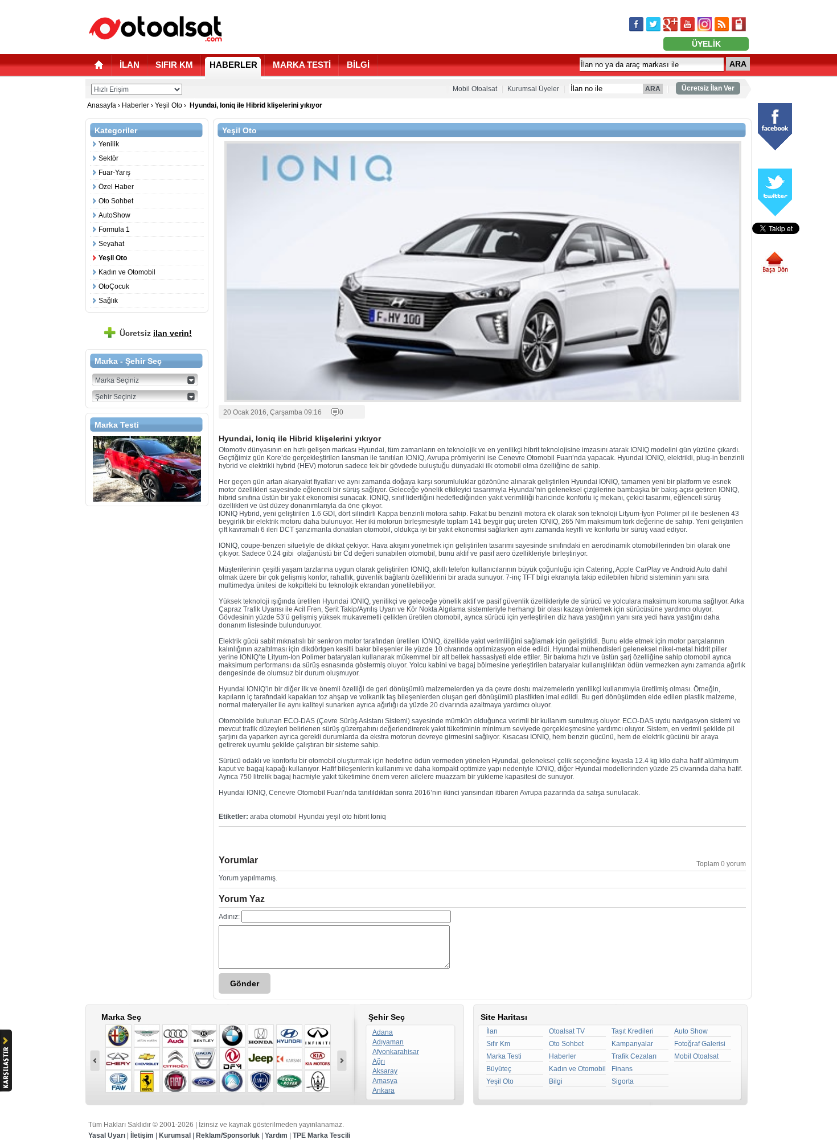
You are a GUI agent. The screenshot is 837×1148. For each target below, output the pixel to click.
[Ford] (204, 1081)
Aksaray (384, 1071)
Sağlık (108, 301)
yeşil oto (339, 817)
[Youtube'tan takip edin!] (687, 24)
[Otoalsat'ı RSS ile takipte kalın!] (722, 24)
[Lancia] (261, 1081)
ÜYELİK (706, 43)
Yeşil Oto (168, 105)
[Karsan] (289, 1058)
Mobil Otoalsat (475, 89)
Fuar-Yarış (114, 173)
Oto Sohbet (116, 201)
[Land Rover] (289, 1081)
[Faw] (118, 1081)
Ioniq (378, 817)
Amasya (384, 1081)
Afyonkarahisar (395, 1052)
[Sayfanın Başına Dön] (779, 262)
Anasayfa (102, 105)
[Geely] (232, 1081)
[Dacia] (204, 1058)
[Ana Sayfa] (99, 64)
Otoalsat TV (567, 1031)
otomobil (283, 817)
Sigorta (623, 1081)
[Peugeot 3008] (147, 469)
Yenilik (109, 144)
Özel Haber (116, 187)
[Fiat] (175, 1081)
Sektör (108, 158)
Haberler (135, 105)
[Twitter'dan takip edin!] (653, 24)
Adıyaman (388, 1042)
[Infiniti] (318, 1035)
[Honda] (261, 1035)
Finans (622, 1069)
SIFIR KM (174, 64)
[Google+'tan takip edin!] (670, 24)
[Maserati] (318, 1081)
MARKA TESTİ (302, 64)
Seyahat (111, 244)
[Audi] (175, 1035)
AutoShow (114, 215)
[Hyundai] (289, 1035)
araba (259, 817)
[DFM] (232, 1058)
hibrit (361, 817)
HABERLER (233, 64)
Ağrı (378, 1061)
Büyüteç (498, 1069)
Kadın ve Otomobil (127, 272)
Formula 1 (114, 229)
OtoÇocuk (114, 286)
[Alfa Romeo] (118, 1035)
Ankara (383, 1090)
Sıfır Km (498, 1044)
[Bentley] (204, 1035)
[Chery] (118, 1058)
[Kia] (318, 1058)
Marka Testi (504, 1056)
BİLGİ (358, 64)
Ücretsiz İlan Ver (708, 88)
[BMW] (232, 1035)
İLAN (130, 64)
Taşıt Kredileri (633, 1031)
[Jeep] (261, 1058)
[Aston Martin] (147, 1035)
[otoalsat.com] (155, 28)
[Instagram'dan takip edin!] (705, 24)
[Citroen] (175, 1058)
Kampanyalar (632, 1044)
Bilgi (556, 1081)
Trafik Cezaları (634, 1056)
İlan (492, 1031)
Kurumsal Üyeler (533, 89)
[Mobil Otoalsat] (739, 24)
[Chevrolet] (147, 1058)
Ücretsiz (156, 333)
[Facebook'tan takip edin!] (636, 24)
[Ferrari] (147, 1081)
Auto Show (691, 1031)
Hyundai (311, 817)
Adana (382, 1032)
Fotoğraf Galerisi (699, 1044)
